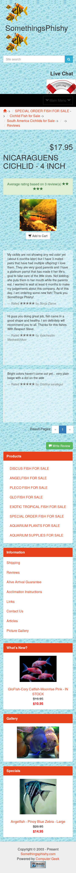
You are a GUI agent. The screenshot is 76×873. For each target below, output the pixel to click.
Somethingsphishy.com (38, 853)
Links (11, 601)
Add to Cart (39, 236)
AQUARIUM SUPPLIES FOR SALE (36, 535)
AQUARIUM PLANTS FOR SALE (35, 525)
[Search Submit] (69, 59)
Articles (12, 620)
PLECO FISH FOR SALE (29, 487)
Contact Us (15, 611)
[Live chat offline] (61, 86)
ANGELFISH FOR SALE (28, 478)
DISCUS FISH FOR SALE (29, 468)
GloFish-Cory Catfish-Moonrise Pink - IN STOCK (38, 691)
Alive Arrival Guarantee (24, 581)
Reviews (13, 572)
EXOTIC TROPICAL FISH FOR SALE (38, 506)
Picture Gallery (18, 630)
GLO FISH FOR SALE (26, 497)
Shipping (13, 562)
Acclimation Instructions (24, 591)
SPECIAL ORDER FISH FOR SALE (37, 516)
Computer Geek (47, 858)
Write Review (61, 446)
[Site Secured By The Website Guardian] (38, 864)
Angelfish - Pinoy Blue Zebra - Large (38, 821)
